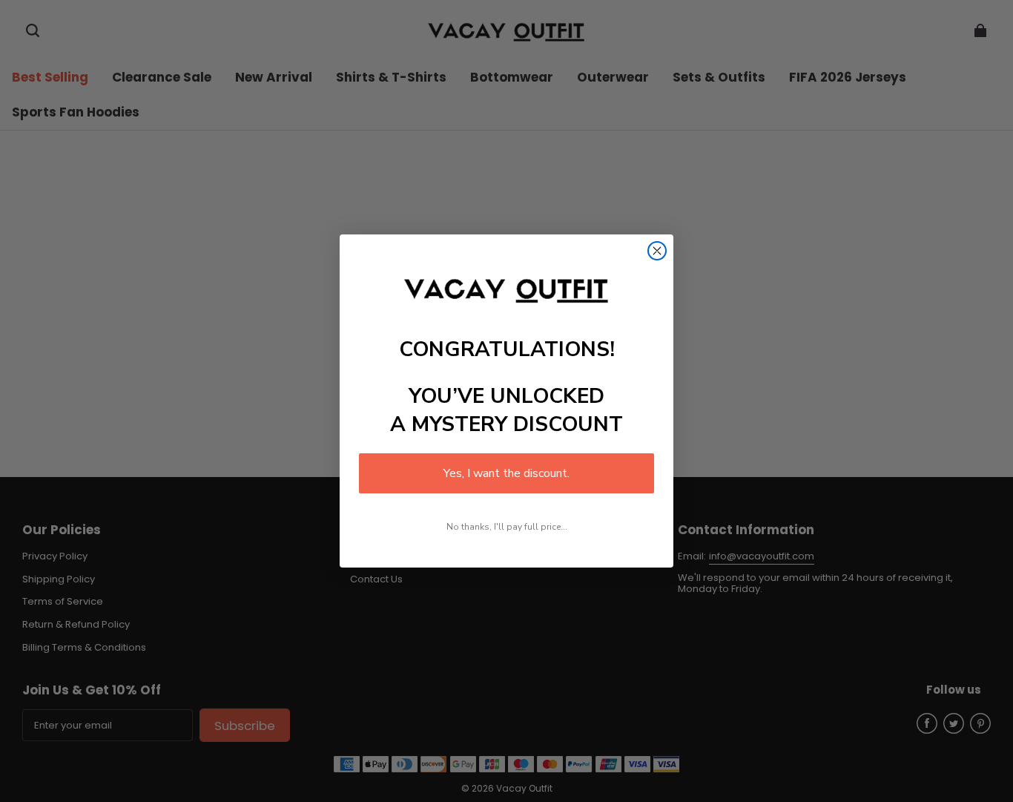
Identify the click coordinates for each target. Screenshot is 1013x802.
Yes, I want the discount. (506, 473)
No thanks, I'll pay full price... (506, 527)
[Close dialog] (657, 251)
